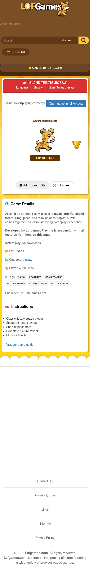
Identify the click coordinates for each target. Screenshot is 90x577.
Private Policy (45, 537)
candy (21, 277)
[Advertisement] (45, 414)
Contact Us (45, 481)
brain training (54, 277)
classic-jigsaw (38, 283)
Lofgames (45, 9)
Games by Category (47, 68)
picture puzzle (16, 283)
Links (45, 509)
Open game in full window (66, 103)
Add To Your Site (33, 185)
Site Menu (18, 52)
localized (35, 277)
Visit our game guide (19, 344)
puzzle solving (60, 283)
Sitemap (45, 523)
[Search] (83, 40)
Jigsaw (27, 259)
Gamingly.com (45, 495)
